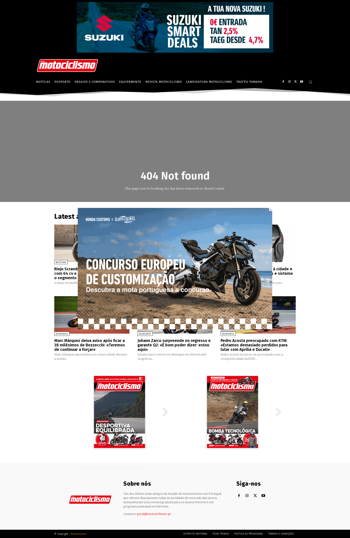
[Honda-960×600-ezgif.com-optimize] (175, 328)
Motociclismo (78, 533)
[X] (295, 81)
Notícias (61, 262)
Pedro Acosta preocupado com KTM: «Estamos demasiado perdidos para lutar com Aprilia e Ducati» (254, 345)
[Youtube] (301, 81)
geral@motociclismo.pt (154, 514)
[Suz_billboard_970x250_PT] (175, 51)
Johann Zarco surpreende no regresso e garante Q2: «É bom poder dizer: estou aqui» (174, 345)
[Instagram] (289, 81)
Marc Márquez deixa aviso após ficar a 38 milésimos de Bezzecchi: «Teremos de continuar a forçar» (89, 345)
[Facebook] (283, 81)
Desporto (62, 334)
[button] (310, 81)
